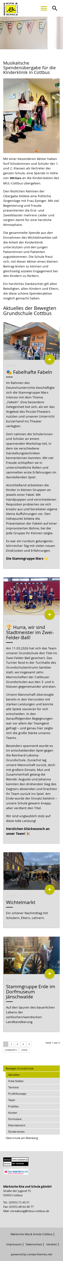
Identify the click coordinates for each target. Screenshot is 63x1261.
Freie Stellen (16, 1081)
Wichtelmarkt (20, 902)
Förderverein (16, 1132)
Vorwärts (11, 1050)
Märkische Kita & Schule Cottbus (31, 1234)
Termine (13, 1087)
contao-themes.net (39, 1254)
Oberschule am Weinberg (22, 1138)
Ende (25, 1050)
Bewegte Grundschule (20, 1068)
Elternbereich (16, 1125)
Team (11, 1100)
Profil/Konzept (17, 1094)
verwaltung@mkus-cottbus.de (29, 1211)
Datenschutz (34, 1244)
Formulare (15, 1119)
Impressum (14, 1244)
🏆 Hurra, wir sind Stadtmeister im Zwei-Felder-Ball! (30, 632)
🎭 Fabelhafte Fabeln (29, 372)
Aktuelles (14, 1075)
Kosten (12, 1113)
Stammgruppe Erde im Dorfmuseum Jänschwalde (30, 991)
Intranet (51, 1244)
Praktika (13, 1106)
